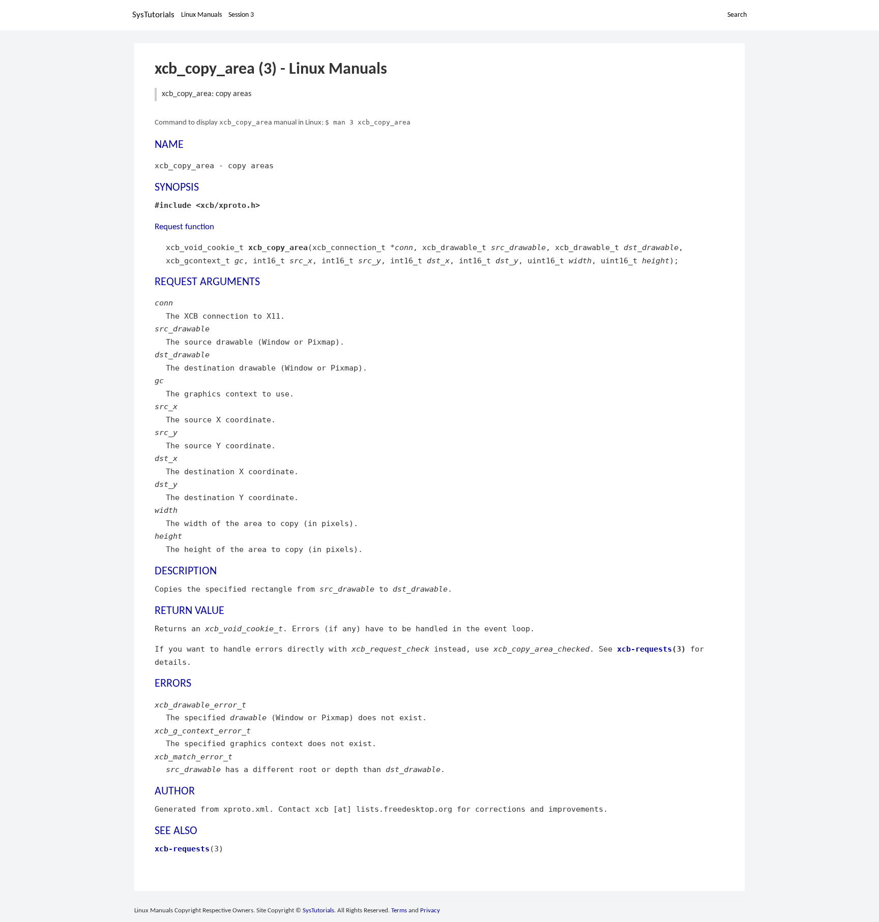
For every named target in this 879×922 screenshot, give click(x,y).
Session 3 (241, 15)
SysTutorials (153, 15)
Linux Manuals (201, 15)
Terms (399, 910)
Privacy (430, 910)
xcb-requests (644, 648)
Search (737, 15)
